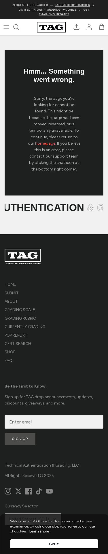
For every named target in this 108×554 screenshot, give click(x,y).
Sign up (20, 439)
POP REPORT (16, 335)
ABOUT (11, 301)
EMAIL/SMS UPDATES (54, 14)
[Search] (19, 27)
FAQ (8, 360)
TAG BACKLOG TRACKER (72, 5)
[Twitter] (18, 491)
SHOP (10, 352)
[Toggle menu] (6, 27)
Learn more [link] (39, 531)
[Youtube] (49, 491)
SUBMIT (12, 293)
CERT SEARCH (18, 343)
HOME (10, 284)
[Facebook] (28, 491)
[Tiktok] (39, 491)
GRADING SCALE (20, 309)
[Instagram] (8, 491)
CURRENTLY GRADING (25, 326)
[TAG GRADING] (51, 27)
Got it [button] (54, 544)
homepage (45, 143)
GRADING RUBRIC (20, 318)
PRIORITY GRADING (46, 9)
